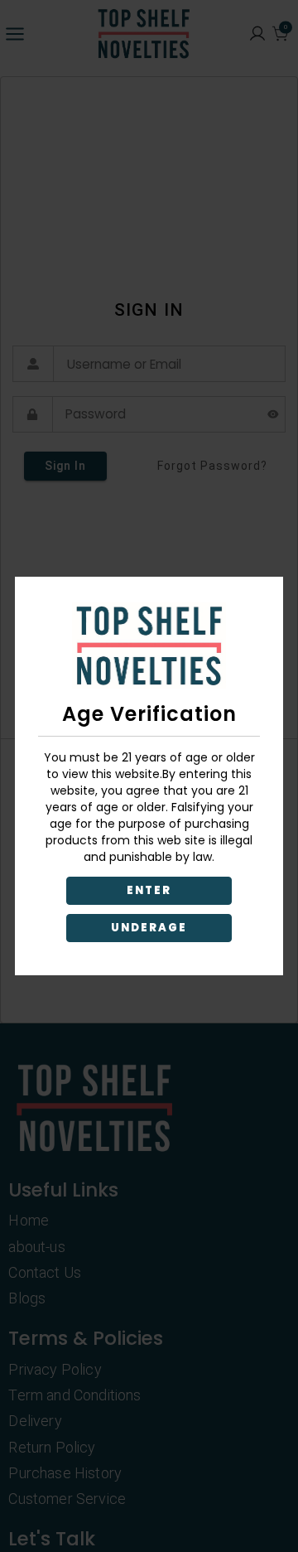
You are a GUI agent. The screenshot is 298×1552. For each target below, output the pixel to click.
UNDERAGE (149, 928)
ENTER (149, 890)
